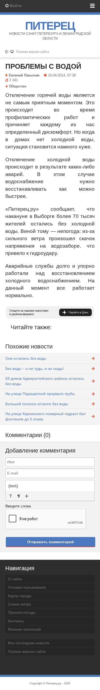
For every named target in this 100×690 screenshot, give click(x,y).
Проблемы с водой (43, 66)
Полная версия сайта (32, 51)
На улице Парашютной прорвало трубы (40, 394)
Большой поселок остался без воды (36, 404)
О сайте (15, 579)
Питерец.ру (53, 683)
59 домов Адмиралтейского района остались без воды (44, 381)
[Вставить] (27, 496)
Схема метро (19, 604)
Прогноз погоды (22, 612)
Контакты (16, 621)
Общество (17, 86)
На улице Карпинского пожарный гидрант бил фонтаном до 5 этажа (45, 416)
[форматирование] (11, 496)
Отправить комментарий (50, 542)
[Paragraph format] (19, 496)
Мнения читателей (24, 629)
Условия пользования (27, 587)
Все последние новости (28, 643)
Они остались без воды (25, 358)
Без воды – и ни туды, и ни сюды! (34, 368)
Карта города (19, 596)
